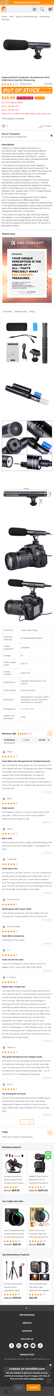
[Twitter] (25, 1345)
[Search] (42, 9)
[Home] (4, 9)
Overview (7, 312)
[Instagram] (18, 1345)
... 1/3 (27, 1122)
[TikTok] (40, 1345)
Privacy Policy (37, 1379)
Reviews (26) (21, 312)
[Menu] (34, 9)
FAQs (32, 312)
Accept (33, 1387)
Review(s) (25, 84)
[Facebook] (11, 1345)
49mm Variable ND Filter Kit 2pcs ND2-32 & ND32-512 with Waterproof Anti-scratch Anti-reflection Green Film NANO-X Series (14, 1234)
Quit (19, 1387)
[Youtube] (33, 1345)
